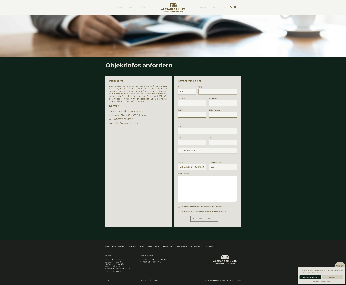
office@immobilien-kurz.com (128, 123)
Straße (180, 126)
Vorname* (181, 98)
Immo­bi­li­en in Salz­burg (114, 246)
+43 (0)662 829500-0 (123, 119)
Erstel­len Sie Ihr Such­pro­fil (188, 246)
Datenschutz (144, 280)
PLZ (179, 138)
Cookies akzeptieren (310, 277)
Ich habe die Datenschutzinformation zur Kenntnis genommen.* (204, 211)
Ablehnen (332, 277)
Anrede (180, 87)
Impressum (156, 280)
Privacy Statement (325, 281)
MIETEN (130, 7)
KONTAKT (213, 7)
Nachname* (213, 98)
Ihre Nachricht (183, 174)
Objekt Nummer (215, 162)
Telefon (180, 110)
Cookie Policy (315, 281)
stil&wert (209, 246)
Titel (200, 87)
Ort (210, 138)
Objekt (180, 162)
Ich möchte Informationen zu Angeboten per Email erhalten (203, 207)
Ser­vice (203, 7)
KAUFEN (120, 7)
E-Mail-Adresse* (215, 110)
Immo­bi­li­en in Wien (136, 246)
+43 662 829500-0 (116, 272)
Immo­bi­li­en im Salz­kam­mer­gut (160, 246)
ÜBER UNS (141, 7)
